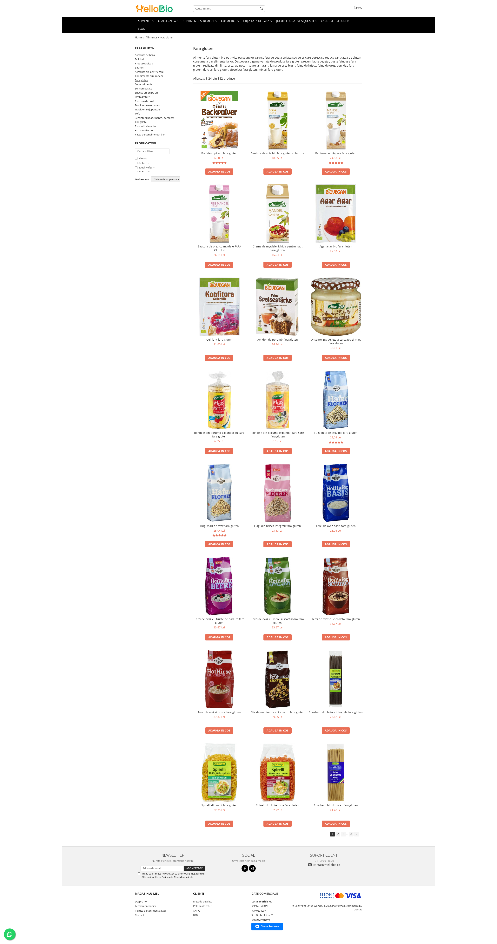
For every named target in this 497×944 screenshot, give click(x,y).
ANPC (196, 910)
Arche (141, 163)
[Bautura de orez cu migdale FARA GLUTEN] (219, 213)
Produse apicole (144, 63)
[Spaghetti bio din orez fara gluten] (336, 772)
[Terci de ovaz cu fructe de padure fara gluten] (219, 586)
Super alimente (143, 84)
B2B (195, 915)
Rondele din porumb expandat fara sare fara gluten (277, 434)
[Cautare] (261, 8)
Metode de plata (202, 901)
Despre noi (141, 901)
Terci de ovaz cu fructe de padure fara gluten (219, 621)
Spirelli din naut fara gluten (219, 805)
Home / (140, 37)
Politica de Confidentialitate (177, 877)
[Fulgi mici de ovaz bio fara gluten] (336, 400)
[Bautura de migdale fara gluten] (336, 120)
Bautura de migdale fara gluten (335, 153)
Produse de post (144, 101)
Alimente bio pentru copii (149, 72)
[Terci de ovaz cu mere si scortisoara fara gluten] (277, 586)
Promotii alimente (145, 126)
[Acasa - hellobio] (154, 8)
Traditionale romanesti (148, 105)
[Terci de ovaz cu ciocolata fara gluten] (336, 586)
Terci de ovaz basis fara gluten (336, 526)
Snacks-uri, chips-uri (146, 92)
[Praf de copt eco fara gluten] (219, 120)
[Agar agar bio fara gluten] (336, 213)
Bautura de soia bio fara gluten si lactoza (277, 153)
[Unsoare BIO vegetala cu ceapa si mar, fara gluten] (336, 307)
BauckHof (144, 167)
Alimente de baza (145, 55)
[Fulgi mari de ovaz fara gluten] (219, 493)
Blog (141, 28)
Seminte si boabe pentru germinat (154, 118)
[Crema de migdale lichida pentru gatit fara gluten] (277, 213)
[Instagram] (252, 868)
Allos (141, 158)
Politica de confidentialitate (150, 910)
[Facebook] (245, 868)
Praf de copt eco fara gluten (219, 153)
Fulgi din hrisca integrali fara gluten (277, 526)
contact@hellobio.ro (326, 865)
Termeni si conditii (145, 906)
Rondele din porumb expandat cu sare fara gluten (219, 434)
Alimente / (153, 37)
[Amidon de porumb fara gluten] (277, 307)
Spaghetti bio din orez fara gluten (336, 805)
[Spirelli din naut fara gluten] (219, 772)
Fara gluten (141, 80)
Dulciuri (139, 59)
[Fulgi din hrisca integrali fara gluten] (277, 493)
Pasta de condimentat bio (150, 134)
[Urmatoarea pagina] (356, 834)
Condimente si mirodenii (149, 76)
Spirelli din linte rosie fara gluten (277, 805)
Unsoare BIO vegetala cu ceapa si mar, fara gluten (336, 341)
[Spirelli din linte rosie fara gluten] (277, 772)
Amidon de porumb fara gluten (277, 339)
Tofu (137, 113)
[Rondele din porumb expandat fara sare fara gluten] (277, 400)
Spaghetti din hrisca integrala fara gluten (336, 712)
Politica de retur (202, 906)
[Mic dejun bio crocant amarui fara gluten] (277, 679)
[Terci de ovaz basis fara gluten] (336, 493)
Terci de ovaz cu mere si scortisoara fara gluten (277, 621)
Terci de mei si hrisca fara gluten (219, 712)
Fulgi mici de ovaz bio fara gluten (335, 433)
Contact (139, 915)
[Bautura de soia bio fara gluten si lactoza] (277, 120)
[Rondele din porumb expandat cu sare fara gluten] (219, 400)
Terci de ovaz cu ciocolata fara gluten (336, 619)
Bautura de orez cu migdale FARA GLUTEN (219, 248)
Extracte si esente (145, 130)
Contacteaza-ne (270, 926)
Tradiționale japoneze (147, 109)
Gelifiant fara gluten (219, 339)
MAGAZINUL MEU (147, 893)
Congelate (141, 122)
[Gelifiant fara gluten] (219, 307)
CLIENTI (198, 893)
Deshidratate (142, 97)
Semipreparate (143, 88)
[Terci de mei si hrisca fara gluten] (219, 679)
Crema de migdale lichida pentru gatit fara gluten (277, 248)
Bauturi (139, 67)
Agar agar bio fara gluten (336, 246)
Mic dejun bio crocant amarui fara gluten (277, 712)
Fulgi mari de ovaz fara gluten (219, 526)
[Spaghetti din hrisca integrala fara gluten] (336, 679)
